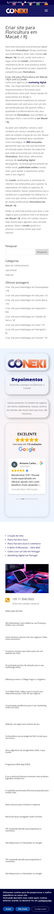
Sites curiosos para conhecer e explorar (22, 804)
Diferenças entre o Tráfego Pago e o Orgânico (25, 679)
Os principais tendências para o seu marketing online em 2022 (25, 706)
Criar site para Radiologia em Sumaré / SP (26, 337)
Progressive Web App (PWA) (17, 764)
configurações (45, 900)
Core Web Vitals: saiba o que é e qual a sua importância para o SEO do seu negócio (24, 692)
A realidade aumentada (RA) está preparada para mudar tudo (27, 791)
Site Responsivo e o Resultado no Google (23, 842)
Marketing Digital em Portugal (23, 555)
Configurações (40, 909)
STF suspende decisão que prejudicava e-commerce (23, 829)
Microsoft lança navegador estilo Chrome (23, 816)
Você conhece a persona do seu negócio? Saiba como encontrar (26, 638)
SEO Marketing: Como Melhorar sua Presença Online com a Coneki (25, 624)
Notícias (9, 274)
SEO (28, 142)
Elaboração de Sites (14, 611)
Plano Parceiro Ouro (18, 539)
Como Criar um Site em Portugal (24, 551)
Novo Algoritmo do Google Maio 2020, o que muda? (25, 751)
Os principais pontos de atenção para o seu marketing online (24, 666)
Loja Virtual (11, 270)
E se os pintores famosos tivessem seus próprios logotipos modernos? (26, 777)
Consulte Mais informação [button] (24, 489)
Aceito (8, 909)
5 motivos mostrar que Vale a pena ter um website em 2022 (24, 652)
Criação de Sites (16, 535)
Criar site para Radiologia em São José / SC (26, 295)
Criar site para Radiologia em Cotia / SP (25, 324)
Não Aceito (22, 909)
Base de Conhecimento (16, 265)
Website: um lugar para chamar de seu (22, 724)
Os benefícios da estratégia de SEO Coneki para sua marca (26, 737)
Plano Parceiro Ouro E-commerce (24, 543)
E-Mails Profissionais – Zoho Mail (24, 547)
